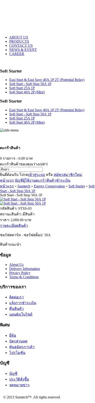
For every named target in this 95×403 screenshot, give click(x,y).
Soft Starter (76, 186)
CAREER (16, 54)
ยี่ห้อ (12, 335)
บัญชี (13, 373)
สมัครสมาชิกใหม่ (68, 175)
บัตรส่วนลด (18, 341)
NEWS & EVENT (23, 50)
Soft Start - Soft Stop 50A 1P (30, 84)
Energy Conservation (49, 186)
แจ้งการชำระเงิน (22, 303)
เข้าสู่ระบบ (36, 175)
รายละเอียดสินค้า (14, 226)
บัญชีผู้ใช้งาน (25, 180)
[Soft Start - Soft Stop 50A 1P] (23, 199)
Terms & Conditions (24, 277)
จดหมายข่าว (19, 385)
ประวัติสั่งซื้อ (19, 379)
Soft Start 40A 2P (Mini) (27, 92)
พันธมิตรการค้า (22, 347)
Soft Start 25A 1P (22, 88)
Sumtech (24, 186)
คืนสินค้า (16, 309)
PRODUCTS (19, 41)
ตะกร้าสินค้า (46, 180)
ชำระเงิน (63, 180)
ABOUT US (18, 37)
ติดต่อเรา (16, 297)
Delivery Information (24, 269)
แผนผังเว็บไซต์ (20, 314)
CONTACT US (21, 45)
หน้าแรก (7, 180)
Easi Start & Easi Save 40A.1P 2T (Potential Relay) (46, 80)
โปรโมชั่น (17, 353)
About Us (16, 265)
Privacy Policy (19, 273)
